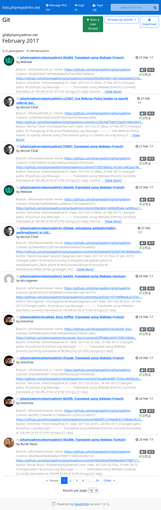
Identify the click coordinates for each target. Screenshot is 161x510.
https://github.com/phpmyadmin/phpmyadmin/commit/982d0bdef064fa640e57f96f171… (78, 460)
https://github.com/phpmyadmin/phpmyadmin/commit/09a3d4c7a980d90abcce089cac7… (79, 208)
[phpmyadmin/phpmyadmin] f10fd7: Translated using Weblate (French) (71, 146)
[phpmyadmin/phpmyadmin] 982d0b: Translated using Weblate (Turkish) (72, 440)
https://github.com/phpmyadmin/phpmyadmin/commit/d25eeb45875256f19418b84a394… (79, 252)
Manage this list (56, 7)
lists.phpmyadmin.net (21, 7)
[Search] (155, 7)
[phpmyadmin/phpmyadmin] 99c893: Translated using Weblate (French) (71, 57)
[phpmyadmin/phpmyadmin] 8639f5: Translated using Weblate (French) (71, 399)
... (89, 480)
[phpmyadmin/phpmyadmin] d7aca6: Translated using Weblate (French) (71, 358)
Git (6, 20)
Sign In (79, 7)
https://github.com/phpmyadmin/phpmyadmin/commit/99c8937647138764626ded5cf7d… (79, 78)
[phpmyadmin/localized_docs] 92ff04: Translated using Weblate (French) (71, 317)
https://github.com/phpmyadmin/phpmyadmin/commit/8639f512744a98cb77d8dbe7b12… (79, 419)
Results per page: (75, 490)
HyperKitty (81, 504)
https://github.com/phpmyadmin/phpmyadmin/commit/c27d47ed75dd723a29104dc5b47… (79, 122)
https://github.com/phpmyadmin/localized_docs (98, 329)
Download (149, 24)
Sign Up (98, 7)
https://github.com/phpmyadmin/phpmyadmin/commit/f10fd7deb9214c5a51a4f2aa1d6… (78, 167)
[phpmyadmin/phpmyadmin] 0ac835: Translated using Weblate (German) (72, 276)
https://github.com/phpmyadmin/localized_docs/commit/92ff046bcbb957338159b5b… (76, 338)
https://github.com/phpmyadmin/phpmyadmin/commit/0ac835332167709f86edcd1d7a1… (79, 297)
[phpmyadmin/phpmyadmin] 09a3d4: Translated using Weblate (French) (72, 187)
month (120, 20)
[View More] (113, 91)
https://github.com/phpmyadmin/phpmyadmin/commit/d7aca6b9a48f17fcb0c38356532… (78, 379)
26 (97, 480)
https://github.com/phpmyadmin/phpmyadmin (98, 69)
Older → (109, 480)
